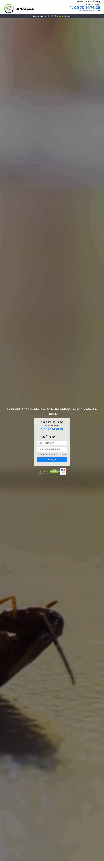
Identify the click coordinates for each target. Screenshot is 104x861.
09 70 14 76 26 (86, 7)
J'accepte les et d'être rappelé (53, 454)
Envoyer (52, 459)
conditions (52, 454)
